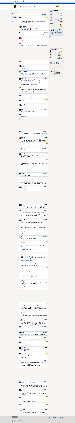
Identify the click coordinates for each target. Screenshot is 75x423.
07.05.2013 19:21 (23, 231)
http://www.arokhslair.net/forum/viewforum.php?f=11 (28, 276)
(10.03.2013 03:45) (24, 349)
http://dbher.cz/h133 (56, 63)
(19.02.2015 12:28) (26, 82)
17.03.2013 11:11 (23, 342)
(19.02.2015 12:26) (25, 89)
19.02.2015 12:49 (23, 27)
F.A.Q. (55, 416)
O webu (50, 416)
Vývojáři (15, 3)
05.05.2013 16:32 (23, 303)
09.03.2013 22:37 (23, 397)
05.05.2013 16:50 (23, 254)
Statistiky (13, 22)
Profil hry (13, 13)
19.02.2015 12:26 (23, 100)
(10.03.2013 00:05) (24, 355)
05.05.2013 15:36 (23, 320)
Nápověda (55, 417)
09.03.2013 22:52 (23, 390)
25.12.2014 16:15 (23, 138)
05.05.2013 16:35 (23, 281)
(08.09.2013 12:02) (24, 212)
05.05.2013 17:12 (23, 242)
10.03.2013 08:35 (23, 353)
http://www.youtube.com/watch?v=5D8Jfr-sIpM (27, 262)
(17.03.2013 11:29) (25, 334)
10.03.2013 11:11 (23, 348)
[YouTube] (17, 417)
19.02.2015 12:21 (23, 110)
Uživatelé (18, 3)
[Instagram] (15, 417)
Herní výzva (24, 3)
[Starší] (23, 11)
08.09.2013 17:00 (23, 167)
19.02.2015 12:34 (23, 66)
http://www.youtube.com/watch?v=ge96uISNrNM (27, 260)
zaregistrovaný (54, 31)
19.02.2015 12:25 (23, 105)
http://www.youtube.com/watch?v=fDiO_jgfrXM (27, 288)
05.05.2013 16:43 (23, 268)
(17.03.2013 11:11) (24, 339)
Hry (12, 3)
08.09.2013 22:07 (23, 144)
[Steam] (12, 417)
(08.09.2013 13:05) (24, 180)
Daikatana (40, 212)
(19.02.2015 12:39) (25, 45)
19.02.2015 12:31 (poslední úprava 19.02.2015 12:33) (28, 79)
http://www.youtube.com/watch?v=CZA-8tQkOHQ (27, 249)
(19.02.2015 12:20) (25, 111)
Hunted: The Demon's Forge (32, 106)
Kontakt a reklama (60, 418)
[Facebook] (14, 417)
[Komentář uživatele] (43, 32)
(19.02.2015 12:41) (26, 34)
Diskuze (21, 3)
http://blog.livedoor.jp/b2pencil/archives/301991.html (28, 263)
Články (49, 417)
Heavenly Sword (40, 28)
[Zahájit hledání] (62, 1)
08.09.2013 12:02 (23, 220)
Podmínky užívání (60, 417)
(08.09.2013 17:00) (24, 155)
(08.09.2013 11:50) (24, 150)
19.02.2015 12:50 (23, 17)
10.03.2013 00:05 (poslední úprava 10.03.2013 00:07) (28, 382)
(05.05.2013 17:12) (25, 238)
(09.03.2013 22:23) (25, 411)
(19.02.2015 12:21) (25, 106)
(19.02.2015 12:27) (25, 80)
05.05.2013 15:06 (23, 327)
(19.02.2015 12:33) (26, 39)
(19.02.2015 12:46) (24, 19)
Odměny (55, 418)
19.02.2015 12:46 (23, 38)
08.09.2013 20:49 (23, 149)
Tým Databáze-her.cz (18, 420)
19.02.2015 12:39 (23, 61)
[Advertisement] (67, 17)
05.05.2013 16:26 (23, 312)
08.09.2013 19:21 (23, 154)
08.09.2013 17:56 (23, 159)
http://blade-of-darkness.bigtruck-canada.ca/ (27, 271)
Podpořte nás (60, 416)
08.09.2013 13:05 (23, 205)
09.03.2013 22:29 (23, 410)
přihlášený (58, 31)
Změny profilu (14, 24)
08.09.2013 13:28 (23, 187)
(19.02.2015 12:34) (26, 63)
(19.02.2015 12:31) (25, 73)
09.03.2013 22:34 (23, 404)
